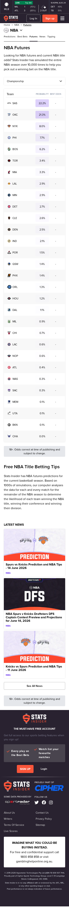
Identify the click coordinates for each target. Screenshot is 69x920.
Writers (8, 819)
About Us (9, 813)
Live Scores (11, 831)
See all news (35, 686)
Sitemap (40, 825)
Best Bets (22, 36)
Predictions (10, 36)
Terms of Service (14, 825)
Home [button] (7, 24)
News (42, 36)
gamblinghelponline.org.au (34, 861)
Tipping (51, 36)
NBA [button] (16, 24)
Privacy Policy (44, 819)
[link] (36, 802)
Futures (27, 24)
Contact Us (42, 813)
